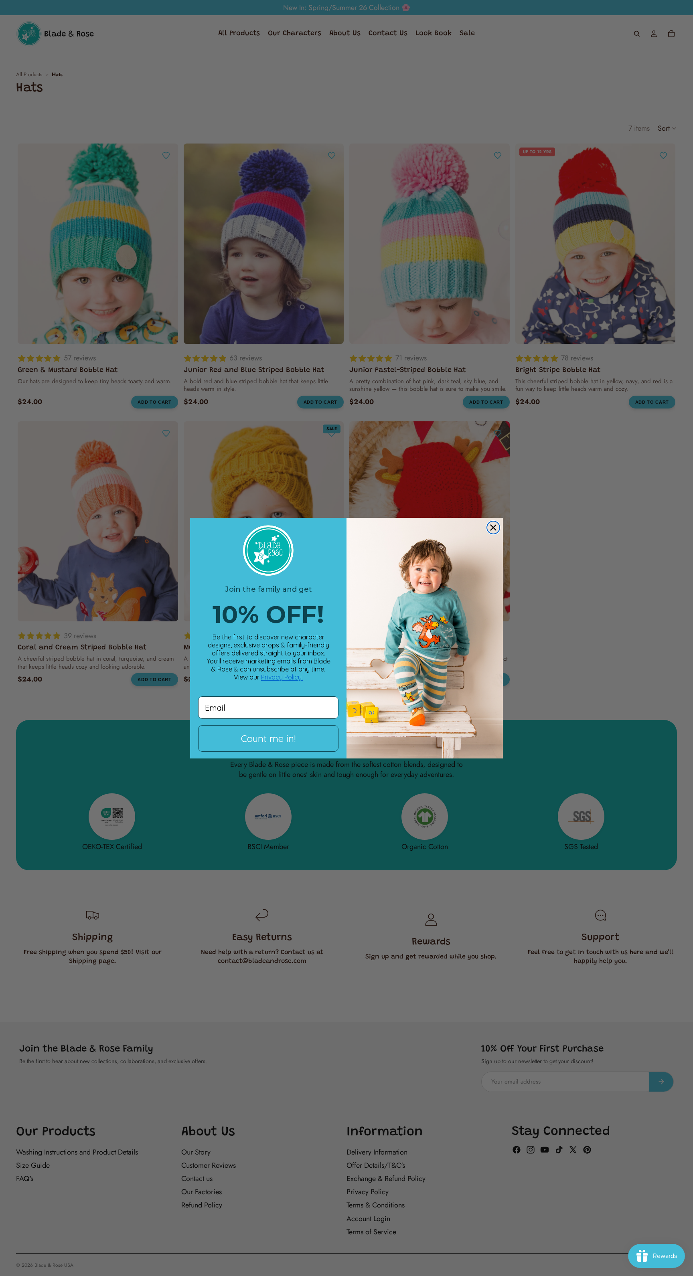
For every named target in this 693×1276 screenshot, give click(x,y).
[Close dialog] (493, 527)
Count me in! (268, 738)
